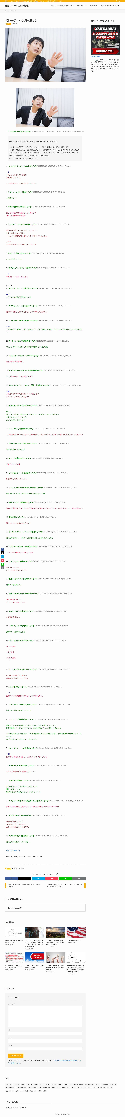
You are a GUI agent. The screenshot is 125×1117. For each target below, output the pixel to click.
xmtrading (94, 60)
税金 (40, 1091)
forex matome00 (15, 908)
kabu (22, 1084)
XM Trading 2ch (44, 1084)
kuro (28, 1084)
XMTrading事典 (95, 56)
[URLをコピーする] (79, 878)
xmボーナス (65, 1087)
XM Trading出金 (21, 1087)
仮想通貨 (109, 1087)
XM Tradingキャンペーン (92, 1084)
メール (10, 1038)
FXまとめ (16, 1084)
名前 (9, 1030)
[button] (11, 878)
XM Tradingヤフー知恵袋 (109, 1084)
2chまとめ (8, 1084)
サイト (10, 1045)
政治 (31, 1091)
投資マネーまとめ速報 (17, 6)
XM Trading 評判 (33, 1087)
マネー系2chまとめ (99, 1087)
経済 (22, 868)
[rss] (116, 1)
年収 (21, 1091)
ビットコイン (88, 1087)
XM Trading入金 (10, 1087)
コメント (11, 1004)
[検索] (119, 1)
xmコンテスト (56, 1087)
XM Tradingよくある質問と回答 (74, 1084)
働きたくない (9, 1091)
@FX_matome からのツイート (17, 1107)
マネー (8, 23)
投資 (15, 868)
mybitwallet (34, 1084)
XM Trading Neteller (57, 1084)
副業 (16, 1091)
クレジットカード (77, 1087)
